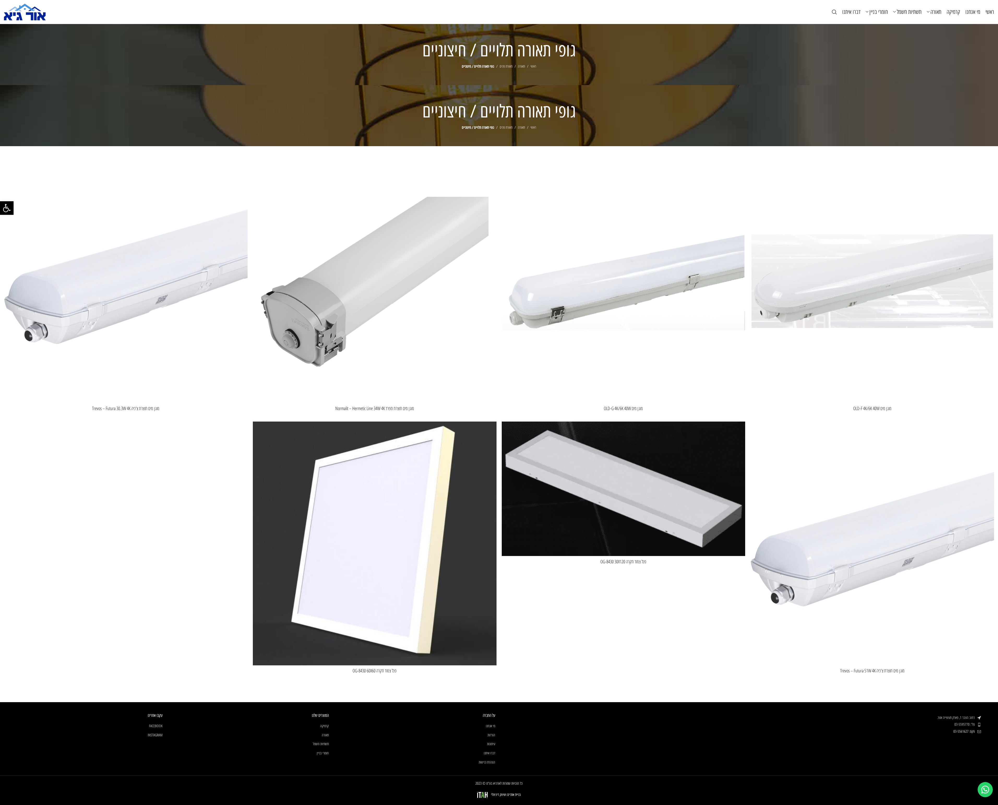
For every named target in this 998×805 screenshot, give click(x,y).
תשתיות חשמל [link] (321, 744)
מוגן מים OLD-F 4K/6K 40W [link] (872, 408)
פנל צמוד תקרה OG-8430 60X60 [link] (374, 670)
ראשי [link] (533, 66)
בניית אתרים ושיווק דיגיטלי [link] (506, 794)
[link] (7, 208)
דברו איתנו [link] (489, 753)
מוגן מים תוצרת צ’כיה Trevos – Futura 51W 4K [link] (872, 670)
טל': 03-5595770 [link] (964, 724)
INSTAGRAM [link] (155, 735)
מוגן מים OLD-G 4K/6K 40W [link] (623, 408)
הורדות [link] (491, 735)
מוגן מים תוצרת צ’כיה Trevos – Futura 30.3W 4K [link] (125, 408)
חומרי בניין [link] (323, 753)
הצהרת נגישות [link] (487, 762)
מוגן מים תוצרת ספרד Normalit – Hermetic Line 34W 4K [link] (374, 408)
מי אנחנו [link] (490, 726)
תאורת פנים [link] (506, 66)
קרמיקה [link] (324, 726)
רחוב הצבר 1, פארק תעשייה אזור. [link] (956, 717)
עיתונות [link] (491, 744)
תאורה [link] (521, 66)
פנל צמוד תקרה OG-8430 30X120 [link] (623, 561)
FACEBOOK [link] (156, 726)
